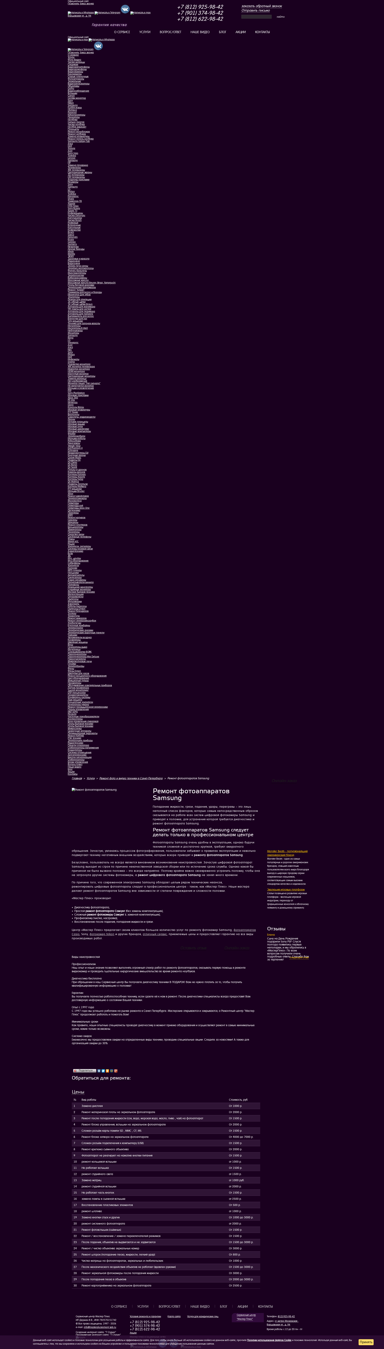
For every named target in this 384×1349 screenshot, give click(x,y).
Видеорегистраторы (78, 83)
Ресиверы (73, 182)
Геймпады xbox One (79, 508)
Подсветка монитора (79, 364)
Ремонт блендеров (78, 611)
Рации (71, 544)
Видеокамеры (75, 71)
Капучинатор (75, 218)
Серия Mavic (74, 457)
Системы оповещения (79, 752)
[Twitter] (103, 1071)
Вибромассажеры (77, 277)
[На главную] (114, 15)
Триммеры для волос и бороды (85, 292)
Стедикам (73, 64)
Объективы (73, 86)
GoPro (71, 88)
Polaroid (72, 112)
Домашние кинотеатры (80, 587)
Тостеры (72, 613)
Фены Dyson (74, 671)
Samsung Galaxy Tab (79, 141)
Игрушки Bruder (76, 491)
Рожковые (73, 222)
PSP (69, 390)
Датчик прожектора (78, 687)
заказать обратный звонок (261, 6)
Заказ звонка (87, 3)
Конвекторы (74, 639)
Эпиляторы (74, 297)
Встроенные (74, 225)
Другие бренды (76, 249)
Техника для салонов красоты (84, 323)
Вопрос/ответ (170, 32)
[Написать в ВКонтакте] (98, 49)
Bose (70, 553)
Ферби (71, 433)
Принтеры (73, 512)
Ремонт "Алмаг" (76, 289)
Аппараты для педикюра (81, 311)
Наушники (73, 572)
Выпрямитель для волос (81, 316)
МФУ (70, 515)
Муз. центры (74, 558)
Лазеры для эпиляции (80, 299)
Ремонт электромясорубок (82, 620)
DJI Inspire (73, 450)
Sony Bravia (74, 208)
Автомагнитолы (76, 575)
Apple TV (72, 210)
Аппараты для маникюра (81, 306)
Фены (71, 668)
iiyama (71, 361)
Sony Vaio (73, 153)
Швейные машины (78, 642)
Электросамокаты (77, 498)
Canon (71, 95)
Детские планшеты (78, 421)
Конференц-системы (79, 697)
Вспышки (72, 93)
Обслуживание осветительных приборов (90, 685)
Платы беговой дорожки (81, 285)
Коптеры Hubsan (77, 474)
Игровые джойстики (78, 428)
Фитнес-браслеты (77, 270)
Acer (70, 150)
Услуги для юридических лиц (202, 1316)
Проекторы (74, 117)
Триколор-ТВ (75, 201)
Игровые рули (75, 426)
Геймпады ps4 (75, 505)
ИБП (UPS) (73, 711)
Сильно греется (76, 122)
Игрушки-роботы (76, 438)
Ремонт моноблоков (79, 131)
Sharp (71, 198)
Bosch (71, 232)
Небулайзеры (75, 330)
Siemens (72, 244)
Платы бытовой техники (80, 723)
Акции (241, 32)
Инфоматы (73, 359)
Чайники (72, 635)
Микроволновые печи (80, 661)
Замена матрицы (77, 378)
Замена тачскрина (78, 165)
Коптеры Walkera (77, 486)
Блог (222, 32)
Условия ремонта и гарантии (145, 1316)
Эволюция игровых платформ (286, 889)
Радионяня (74, 261)
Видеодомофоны (77, 69)
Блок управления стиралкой (83, 721)
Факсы (71, 539)
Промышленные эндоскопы (82, 733)
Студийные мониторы (79, 589)
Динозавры (74, 443)
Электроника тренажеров (82, 287)
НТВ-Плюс (73, 206)
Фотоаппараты (76, 79)
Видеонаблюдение (78, 90)
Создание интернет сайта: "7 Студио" (96, 1332)
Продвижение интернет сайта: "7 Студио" (98, 1334)
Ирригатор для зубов (79, 294)
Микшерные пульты (78, 680)
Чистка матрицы (76, 62)
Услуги (144, 32)
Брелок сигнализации (80, 757)
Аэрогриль (73, 603)
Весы (70, 644)
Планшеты (73, 129)
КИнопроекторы (76, 114)
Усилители (73, 565)
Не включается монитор (81, 385)
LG (69, 189)
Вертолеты (73, 414)
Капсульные (74, 227)
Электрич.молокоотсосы (81, 268)
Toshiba (72, 155)
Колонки (72, 568)
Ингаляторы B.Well (78, 328)
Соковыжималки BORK (80, 651)
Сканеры (72, 520)
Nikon (71, 102)
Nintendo (73, 402)
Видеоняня (74, 263)
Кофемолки (74, 230)
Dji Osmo (72, 462)
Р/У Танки (73, 412)
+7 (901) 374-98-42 (200, 13)
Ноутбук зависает (77, 126)
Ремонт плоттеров (77, 524)
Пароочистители (77, 659)
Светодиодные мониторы (81, 376)
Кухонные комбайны (79, 625)
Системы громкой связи (80, 548)
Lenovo (71, 158)
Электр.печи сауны (78, 265)
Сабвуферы (74, 563)
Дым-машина (75, 699)
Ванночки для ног (77, 318)
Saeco (71, 234)
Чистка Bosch (75, 220)
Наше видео (200, 32)
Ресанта (72, 714)
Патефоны (73, 584)
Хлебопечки (74, 623)
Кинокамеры (75, 74)
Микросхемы (75, 728)
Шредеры (73, 522)
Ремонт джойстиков (78, 496)
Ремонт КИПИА (76, 735)
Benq (70, 337)
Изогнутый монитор (78, 373)
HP (69, 162)
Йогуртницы (74, 649)
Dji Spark (72, 467)
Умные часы (74, 445)
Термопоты (74, 615)
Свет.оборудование (78, 678)
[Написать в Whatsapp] (102, 39)
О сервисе (122, 32)
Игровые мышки (76, 424)
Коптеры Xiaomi (76, 476)
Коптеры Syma (75, 479)
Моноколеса (75, 500)
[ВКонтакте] (99, 1071)
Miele (71, 251)
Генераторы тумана (78, 704)
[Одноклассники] (107, 1071)
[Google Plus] (116, 1071)
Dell (70, 146)
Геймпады (73, 503)
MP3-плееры (75, 570)
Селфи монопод (77, 98)
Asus (70, 143)
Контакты (262, 32)
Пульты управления (78, 709)
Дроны (71, 419)
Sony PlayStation (76, 393)
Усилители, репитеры (79, 546)
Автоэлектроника (77, 755)
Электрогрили (75, 627)
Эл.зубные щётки (77, 301)
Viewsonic (73, 342)
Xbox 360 (73, 397)
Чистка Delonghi (76, 215)
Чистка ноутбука (76, 124)
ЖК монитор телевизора (81, 366)
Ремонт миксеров (77, 618)
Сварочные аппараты (79, 731)
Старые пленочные (78, 76)
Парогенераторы (77, 654)
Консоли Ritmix (76, 407)
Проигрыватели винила (81, 582)
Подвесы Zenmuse (78, 484)
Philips (71, 191)
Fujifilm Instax (75, 107)
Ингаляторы (74, 325)
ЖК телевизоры (76, 170)
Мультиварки (75, 601)
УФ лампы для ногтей (79, 309)
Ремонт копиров (76, 517)
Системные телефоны (79, 536)
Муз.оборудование (78, 560)
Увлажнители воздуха (80, 637)
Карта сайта (174, 1316)
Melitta (71, 254)
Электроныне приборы (80, 740)
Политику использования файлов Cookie (269, 1340)
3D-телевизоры (76, 174)
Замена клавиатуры (78, 136)
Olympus (72, 110)
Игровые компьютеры (79, 431)
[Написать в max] (78, 39)
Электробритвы (76, 666)
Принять (366, 1342)
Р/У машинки (75, 488)
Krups (71, 239)
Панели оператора (78, 745)
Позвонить (73, 3)
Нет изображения (77, 381)
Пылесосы (73, 599)
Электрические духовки (80, 630)
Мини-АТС (73, 541)
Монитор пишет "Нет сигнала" (84, 383)
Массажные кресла (78, 280)
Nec (70, 349)
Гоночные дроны (77, 455)
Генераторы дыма (77, 647)
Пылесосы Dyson (76, 608)
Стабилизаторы (76, 759)
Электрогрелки (76, 275)
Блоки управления (78, 762)
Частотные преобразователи (83, 716)
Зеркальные (74, 81)
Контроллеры (75, 719)
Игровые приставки (78, 395)
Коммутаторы (75, 750)
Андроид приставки (78, 179)
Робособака (74, 440)
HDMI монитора (76, 371)
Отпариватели (75, 596)
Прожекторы (74, 683)
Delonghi (73, 237)
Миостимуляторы (77, 273)
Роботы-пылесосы (77, 606)
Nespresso (73, 246)
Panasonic (73, 196)
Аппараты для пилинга (80, 313)
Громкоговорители (78, 695)
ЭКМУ (71, 256)
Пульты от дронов (77, 469)
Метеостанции (76, 594)
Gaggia (72, 242)
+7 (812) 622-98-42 (200, 19)
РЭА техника (74, 738)
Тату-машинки (75, 321)
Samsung (73, 105)
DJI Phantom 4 (75, 448)
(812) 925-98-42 (286, 1316)
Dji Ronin (72, 464)
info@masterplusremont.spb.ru (100, 1327)
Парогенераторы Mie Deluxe (83, 656)
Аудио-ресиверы (77, 580)
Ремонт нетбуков (77, 134)
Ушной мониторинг (78, 690)
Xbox (70, 493)
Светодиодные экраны (80, 172)
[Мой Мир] (112, 1071)
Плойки (72, 663)
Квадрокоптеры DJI (78, 452)
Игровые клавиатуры (79, 409)
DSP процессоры (77, 692)
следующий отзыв (299, 957)
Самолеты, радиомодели (81, 417)
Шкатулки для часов (78, 673)
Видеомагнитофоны (79, 67)
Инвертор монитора (79, 369)
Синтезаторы (75, 577)
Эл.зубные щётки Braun (80, 304)
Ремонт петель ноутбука (81, 138)
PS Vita (71, 400)
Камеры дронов (76, 472)
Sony (70, 100)
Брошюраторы (75, 527)
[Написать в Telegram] (80, 49)
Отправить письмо (255, 10)
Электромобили (76, 436)
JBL (69, 556)
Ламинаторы (74, 529)
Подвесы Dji (74, 460)
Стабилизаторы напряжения (83, 747)
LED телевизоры (76, 177)
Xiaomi (71, 148)
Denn (71, 405)
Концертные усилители (80, 702)
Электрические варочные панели (86, 632)
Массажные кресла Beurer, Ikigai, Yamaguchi (92, 282)
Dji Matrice (73, 481)
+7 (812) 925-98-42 (200, 7)
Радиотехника (75, 743)
